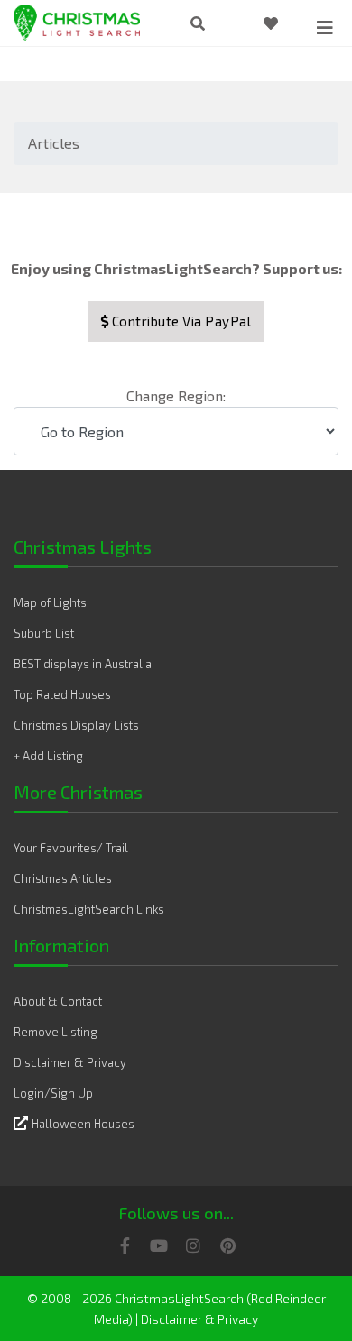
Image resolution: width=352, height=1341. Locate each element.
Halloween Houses (83, 1123)
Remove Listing (55, 1031)
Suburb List (44, 633)
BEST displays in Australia (83, 664)
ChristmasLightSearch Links (89, 909)
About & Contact (58, 1001)
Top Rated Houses (62, 694)
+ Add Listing (48, 756)
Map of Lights (50, 602)
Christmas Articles (63, 878)
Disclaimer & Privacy (70, 1062)
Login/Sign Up (53, 1093)
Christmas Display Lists (76, 725)
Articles (53, 143)
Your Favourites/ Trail (71, 847)
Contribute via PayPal (179, 321)
